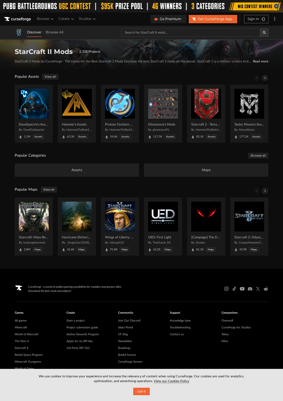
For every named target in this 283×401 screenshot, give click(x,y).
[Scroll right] (265, 78)
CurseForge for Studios (236, 327)
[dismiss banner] (276, 6)
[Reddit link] (265, 288)
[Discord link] (250, 288)
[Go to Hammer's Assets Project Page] (77, 114)
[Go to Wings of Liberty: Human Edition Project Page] (120, 226)
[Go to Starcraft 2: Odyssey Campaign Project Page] (249, 226)
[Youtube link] (242, 288)
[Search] (264, 32)
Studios (85, 19)
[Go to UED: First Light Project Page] (163, 226)
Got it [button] (141, 391)
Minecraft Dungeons (28, 361)
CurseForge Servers (130, 361)
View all (50, 77)
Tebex (225, 334)
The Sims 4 (22, 341)
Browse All (54, 32)
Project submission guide (82, 327)
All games (21, 320)
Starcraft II (21, 348)
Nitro (224, 341)
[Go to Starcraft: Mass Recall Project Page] (34, 226)
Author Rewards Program (83, 334)
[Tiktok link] (234, 288)
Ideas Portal (125, 327)
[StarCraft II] (19, 32)
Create (64, 19)
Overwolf (227, 320)
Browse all (258, 155)
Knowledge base (180, 320)
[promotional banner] (141, 6)
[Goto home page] (18, 19)
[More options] (275, 19)
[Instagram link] (226, 288)
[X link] (257, 288)
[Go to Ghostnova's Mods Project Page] (163, 114)
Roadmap (124, 348)
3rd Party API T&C (78, 348)
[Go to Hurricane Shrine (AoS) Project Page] (77, 226)
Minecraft (21, 327)
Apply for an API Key (80, 341)
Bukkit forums (127, 354)
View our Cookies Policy (171, 381)
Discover (34, 32)
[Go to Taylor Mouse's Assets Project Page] (249, 114)
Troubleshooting (180, 327)
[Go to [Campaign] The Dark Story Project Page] (206, 226)
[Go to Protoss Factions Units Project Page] (120, 114)
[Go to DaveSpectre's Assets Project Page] (34, 114)
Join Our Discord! (129, 320)
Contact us (177, 334)
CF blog (123, 334)
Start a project (76, 320)
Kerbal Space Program (29, 354)
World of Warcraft (26, 334)
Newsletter (125, 341)
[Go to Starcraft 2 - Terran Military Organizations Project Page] (206, 114)
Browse (43, 19)
